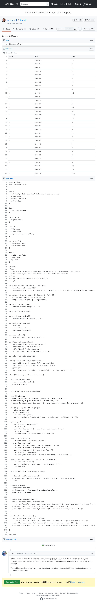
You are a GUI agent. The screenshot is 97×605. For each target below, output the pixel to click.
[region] (48, 44)
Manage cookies (72, 593)
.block (22, 20)
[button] (75, 29)
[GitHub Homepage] (41, 598)
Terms (21, 593)
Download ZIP (89, 29)
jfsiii (12, 553)
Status (41, 593)
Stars (35, 29)
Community (49, 593)
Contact (62, 593)
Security (34, 593)
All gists (54, 4)
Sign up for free (12, 582)
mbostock (12, 20)
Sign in (78, 4)
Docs (56, 593)
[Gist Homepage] (11, 3)
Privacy (27, 593)
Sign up (87, 4)
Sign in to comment (77, 582)
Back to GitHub (65, 4)
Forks (49, 29)
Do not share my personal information (48, 595)
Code (8, 29)
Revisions (21, 29)
